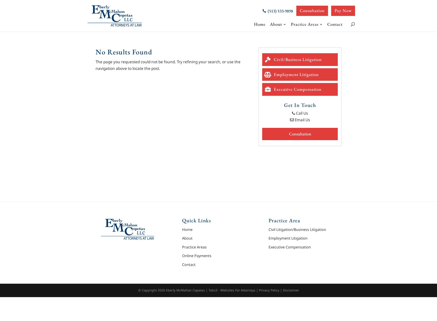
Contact (335, 24)
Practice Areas (304, 24)
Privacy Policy (269, 290)
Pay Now (343, 10)
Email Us (302, 119)
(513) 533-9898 (280, 11)
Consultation (312, 10)
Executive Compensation (297, 89)
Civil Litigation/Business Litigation (297, 229)
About (276, 24)
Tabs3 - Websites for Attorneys (232, 290)
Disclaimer (291, 290)
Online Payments (196, 255)
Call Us (301, 113)
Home (260, 24)
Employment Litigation (296, 74)
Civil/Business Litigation (297, 59)
